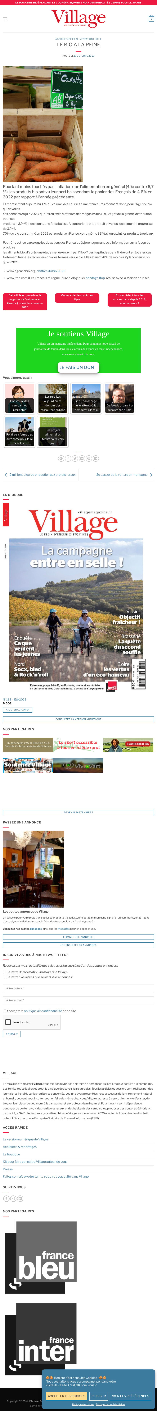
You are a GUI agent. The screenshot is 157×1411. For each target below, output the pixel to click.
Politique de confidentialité (110, 1404)
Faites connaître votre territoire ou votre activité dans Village (46, 1176)
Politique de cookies (83, 1404)
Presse (8, 1169)
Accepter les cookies (66, 1396)
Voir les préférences (130, 1396)
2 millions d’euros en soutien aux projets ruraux (42, 474)
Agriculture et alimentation (74, 39)
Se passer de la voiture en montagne (122, 474)
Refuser (99, 1396)
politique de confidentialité (43, 1011)
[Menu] (5, 18)
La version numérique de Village (25, 1139)
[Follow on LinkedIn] (20, 1198)
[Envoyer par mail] (82, 458)
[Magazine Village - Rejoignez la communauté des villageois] (78, 19)
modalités (64, 928)
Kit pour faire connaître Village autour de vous (35, 1162)
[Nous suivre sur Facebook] (6, 1198)
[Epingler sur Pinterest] (89, 458)
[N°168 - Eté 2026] (75, 599)
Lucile (97, 39)
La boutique (11, 1154)
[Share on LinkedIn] (96, 458)
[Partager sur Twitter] (75, 458)
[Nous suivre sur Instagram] (13, 1198)
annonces (35, 928)
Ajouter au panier (17, 709)
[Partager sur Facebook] (68, 458)
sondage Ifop (95, 278)
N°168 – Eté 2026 (14, 699)
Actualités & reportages (20, 1147)
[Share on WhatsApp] (61, 458)
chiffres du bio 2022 (51, 271)
